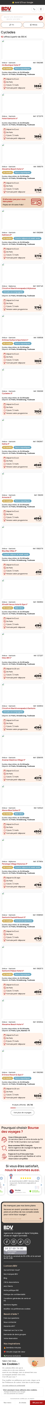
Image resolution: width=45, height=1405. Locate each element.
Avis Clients (8, 1288)
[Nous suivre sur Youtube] (27, 1244)
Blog (5, 1280)
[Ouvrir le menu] (41, 11)
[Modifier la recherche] (41, 20)
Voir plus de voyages (22, 1115)
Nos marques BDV (11, 1276)
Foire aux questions (11, 1320)
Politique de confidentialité (14, 1296)
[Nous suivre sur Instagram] (14, 1244)
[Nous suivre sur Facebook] (7, 1244)
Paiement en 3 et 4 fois (13, 1332)
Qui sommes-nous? (12, 1272)
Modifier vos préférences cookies (17, 1311)
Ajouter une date (13, 21)
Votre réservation (11, 1340)
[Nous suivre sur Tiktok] (21, 1244)
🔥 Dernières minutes (12, 1350)
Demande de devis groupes (15, 1336)
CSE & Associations (11, 1284)
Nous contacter (10, 1324)
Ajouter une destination (13, 19)
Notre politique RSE (11, 1292)
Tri (13, 27)
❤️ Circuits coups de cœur (14, 1354)
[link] (34, 11)
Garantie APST (9, 1328)
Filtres (34, 27)
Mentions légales (10, 1307)
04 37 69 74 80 (14, 1250)
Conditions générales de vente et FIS (17, 1301)
